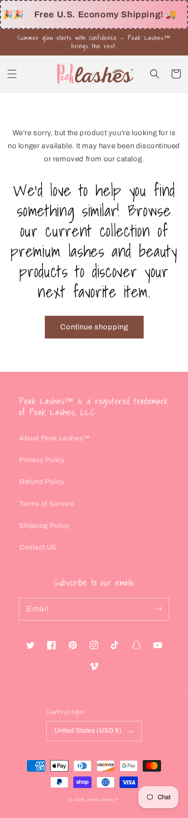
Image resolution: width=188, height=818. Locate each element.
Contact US (37, 547)
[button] (12, 74)
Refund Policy (42, 481)
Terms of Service (46, 504)
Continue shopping (94, 327)
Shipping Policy (44, 525)
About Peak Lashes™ (54, 438)
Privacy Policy (42, 460)
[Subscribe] (158, 609)
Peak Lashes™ (103, 800)
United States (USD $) (87, 730)
